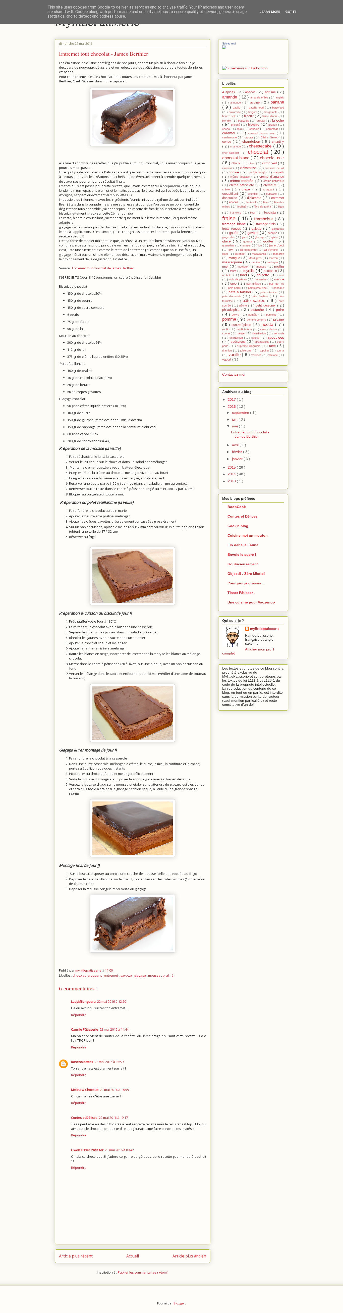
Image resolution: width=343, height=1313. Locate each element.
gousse (248, 241)
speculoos (276, 337)
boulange (244, 120)
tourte (280, 350)
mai (235, 426)
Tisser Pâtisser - (241, 593)
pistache (258, 310)
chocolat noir (272, 158)
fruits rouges (232, 228)
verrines (256, 355)
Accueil (132, 1256)
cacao (226, 128)
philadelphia (231, 310)
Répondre (78, 1015)
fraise (230, 218)
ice (260, 245)
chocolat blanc (236, 158)
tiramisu (227, 350)
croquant (95, 975)
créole (227, 189)
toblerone (246, 350)
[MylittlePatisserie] (224, 48)
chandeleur (252, 141)
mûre (233, 270)
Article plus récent (76, 1256)
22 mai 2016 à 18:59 (114, 1089)
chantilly (278, 141)
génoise (273, 232)
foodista (270, 212)
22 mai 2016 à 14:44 (114, 1029)
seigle (242, 333)
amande (230, 97)
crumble (253, 193)
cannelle (254, 128)
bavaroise (235, 112)
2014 (232, 474)
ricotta (268, 324)
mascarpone (232, 262)
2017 (232, 399)
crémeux (270, 185)
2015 (232, 467)
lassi (225, 253)
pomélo (253, 314)
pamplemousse (257, 287)
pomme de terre (257, 319)
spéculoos (239, 341)
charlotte (236, 146)
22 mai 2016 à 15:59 (109, 1061)
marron (274, 258)
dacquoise (230, 198)
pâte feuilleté (261, 296)
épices (234, 202)
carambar (272, 128)
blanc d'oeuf (270, 116)
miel (226, 266)
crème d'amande (271, 176)
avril (236, 445)
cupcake (272, 193)
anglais (279, 97)
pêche (243, 305)
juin (235, 419)
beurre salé (229, 116)
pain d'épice (254, 283)
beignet (253, 112)
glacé (227, 241)
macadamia (259, 253)
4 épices (229, 92)
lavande (240, 253)
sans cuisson (269, 329)
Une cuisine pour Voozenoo (251, 602)
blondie (227, 120)
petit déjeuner (266, 305)
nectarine (271, 271)
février (237, 452)
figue (281, 206)
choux (236, 163)
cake (240, 128)
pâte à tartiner (269, 292)
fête (265, 202)
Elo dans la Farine (242, 545)
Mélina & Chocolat (84, 1089)
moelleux (244, 266)
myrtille (249, 271)
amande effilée (259, 97)
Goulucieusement (242, 564)
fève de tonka (263, 206)
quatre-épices (242, 325)
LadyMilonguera (83, 1001)
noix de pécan (238, 279)
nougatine (261, 279)
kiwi (231, 249)
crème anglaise (240, 176)
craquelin (278, 172)
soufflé (256, 337)
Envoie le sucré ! (241, 554)
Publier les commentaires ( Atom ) (143, 1272)
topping (265, 350)
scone (226, 333)
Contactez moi (233, 374)
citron (252, 163)
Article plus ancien (189, 1256)
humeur (247, 245)
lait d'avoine (271, 249)
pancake (278, 287)
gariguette (278, 228)
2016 (232, 407)
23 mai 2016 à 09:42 (119, 1150)
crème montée (242, 181)
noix (281, 275)
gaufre (234, 233)
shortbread (237, 337)
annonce (236, 102)
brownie (254, 124)
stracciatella (262, 341)
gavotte (126, 975)
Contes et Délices (84, 1117)
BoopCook (236, 507)
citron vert (270, 163)
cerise (227, 141)
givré (245, 237)
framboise (264, 219)
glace (275, 237)
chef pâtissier (231, 152)
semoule (279, 333)
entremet (111, 975)
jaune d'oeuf (276, 245)
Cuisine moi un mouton (247, 535)
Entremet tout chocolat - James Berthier (250, 434)
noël (244, 275)
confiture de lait (274, 168)
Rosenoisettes (82, 1061)
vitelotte (273, 355)
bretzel (261, 120)
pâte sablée (255, 300)
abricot (250, 92)
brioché (236, 124)
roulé (226, 329)
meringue (273, 262)
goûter (269, 241)
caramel (229, 133)
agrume (271, 92)
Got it (291, 12)
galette (257, 228)
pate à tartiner (240, 292)
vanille (235, 354)
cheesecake (261, 146)
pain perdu (235, 287)
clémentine (248, 168)
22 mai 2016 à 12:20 (111, 1001)
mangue (234, 258)
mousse (154, 975)
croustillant (231, 193)
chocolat (79, 975)
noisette (263, 275)
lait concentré (248, 249)
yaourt (227, 359)
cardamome (230, 137)
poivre (236, 314)
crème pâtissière (242, 185)
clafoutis (227, 168)
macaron (278, 253)
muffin (279, 266)
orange (279, 279)
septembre (241, 413)
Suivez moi (229, 43)
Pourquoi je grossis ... (246, 583)
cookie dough (257, 172)
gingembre (229, 237)
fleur (253, 212)
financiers (236, 212)
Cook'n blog (237, 526)
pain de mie (276, 283)
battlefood (278, 107)
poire (280, 310)
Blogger (179, 1303)
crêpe (247, 189)
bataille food (257, 107)
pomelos (272, 314)
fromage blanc (234, 224)
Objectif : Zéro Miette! (246, 574)
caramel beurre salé (262, 133)
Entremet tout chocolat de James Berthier (103, 268)
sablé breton (245, 329)
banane (277, 102)
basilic (237, 107)
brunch (273, 124)
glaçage (140, 975)
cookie (234, 172)
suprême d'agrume (249, 345)
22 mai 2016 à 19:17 (113, 1117)
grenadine (228, 245)
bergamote (271, 112)
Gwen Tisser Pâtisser (87, 1150)
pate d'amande (232, 296)
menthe (256, 262)
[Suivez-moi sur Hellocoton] (245, 68)
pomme (229, 319)
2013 (232, 481)
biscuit (249, 116)
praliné (168, 975)
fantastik (251, 202)
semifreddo (259, 333)
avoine (255, 102)
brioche (278, 120)
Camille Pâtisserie (84, 1029)
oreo (234, 283)
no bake (227, 275)
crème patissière (273, 180)
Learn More (269, 12)
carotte (249, 137)
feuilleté (242, 206)
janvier (238, 459)
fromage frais (266, 224)
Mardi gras (256, 258)
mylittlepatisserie (264, 629)
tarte (273, 346)
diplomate (255, 198)
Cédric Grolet (269, 137)
